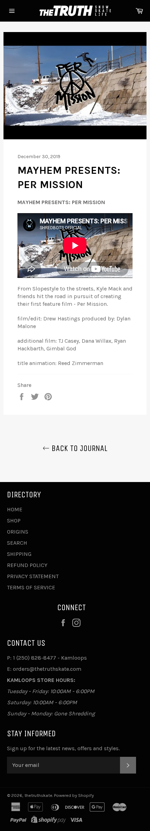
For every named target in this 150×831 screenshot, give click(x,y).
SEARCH (17, 542)
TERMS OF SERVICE (31, 587)
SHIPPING (19, 554)
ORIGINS (17, 531)
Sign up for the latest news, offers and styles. (63, 748)
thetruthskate (38, 795)
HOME (14, 509)
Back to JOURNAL (78, 448)
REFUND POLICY (27, 565)
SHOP (14, 520)
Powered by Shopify (74, 795)
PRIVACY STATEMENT (33, 576)
